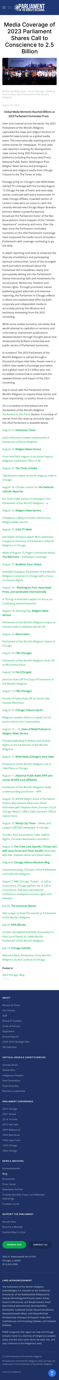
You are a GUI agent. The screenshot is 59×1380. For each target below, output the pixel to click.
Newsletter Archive (12, 1189)
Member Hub (14, 1245)
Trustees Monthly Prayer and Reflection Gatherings (23, 1196)
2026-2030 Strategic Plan (16, 1041)
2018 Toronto (9, 1119)
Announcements (11, 1168)
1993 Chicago (9, 1145)
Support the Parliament (18, 1214)
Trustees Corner (11, 1203)
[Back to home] (29, 7)
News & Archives (13, 1161)
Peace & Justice (10, 1085)
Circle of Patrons (11, 1026)
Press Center (9, 1184)
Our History (8, 1010)
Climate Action (10, 1064)
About (6, 998)
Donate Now (9, 1221)
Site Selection (9, 1047)
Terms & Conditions (11, 1371)
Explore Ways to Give (13, 1232)
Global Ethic (8, 1070)
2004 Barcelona (11, 1134)
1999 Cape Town (11, 1140)
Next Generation (11, 1080)
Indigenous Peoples (12, 1075)
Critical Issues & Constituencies (24, 1057)
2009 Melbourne (11, 1129)
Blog (22, 975)
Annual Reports (10, 1036)
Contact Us (40, 1245)
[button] (4, 7)
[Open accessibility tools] (52, 1373)
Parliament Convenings (17, 1101)
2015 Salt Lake (10, 1124)
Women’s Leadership (13, 1090)
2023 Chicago (10, 975)
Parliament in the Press (16, 414)
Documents (8, 1178)
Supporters (8, 1031)
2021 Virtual (9, 1113)
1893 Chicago (9, 1150)
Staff (4, 1015)
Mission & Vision (11, 1005)
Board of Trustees (12, 1020)
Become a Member (12, 1226)
